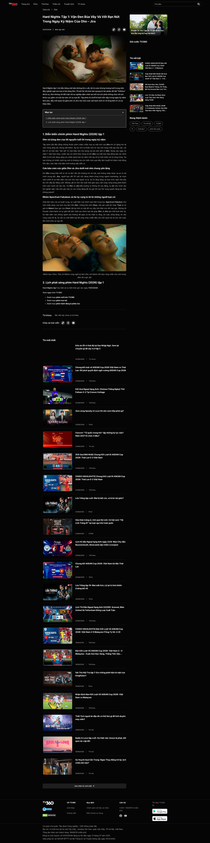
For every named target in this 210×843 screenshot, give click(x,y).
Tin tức (91, 446)
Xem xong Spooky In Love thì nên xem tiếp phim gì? (99, 411)
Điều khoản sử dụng (95, 813)
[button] (123, 112)
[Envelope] (124, 30)
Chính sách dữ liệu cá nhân (98, 808)
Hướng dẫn (71, 813)
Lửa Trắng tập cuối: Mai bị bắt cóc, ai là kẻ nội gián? (99, 498)
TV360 (158, 123)
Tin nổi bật (147, 123)
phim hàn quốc (155, 129)
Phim (35, 4)
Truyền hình (69, 4)
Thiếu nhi (56, 4)
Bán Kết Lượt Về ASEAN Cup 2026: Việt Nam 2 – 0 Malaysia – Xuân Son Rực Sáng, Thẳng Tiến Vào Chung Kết (98, 654)
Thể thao (45, 4)
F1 (132, 129)
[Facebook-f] (119, 30)
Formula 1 (141, 129)
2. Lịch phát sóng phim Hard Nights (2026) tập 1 (66, 122)
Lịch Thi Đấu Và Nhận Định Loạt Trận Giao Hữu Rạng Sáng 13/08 (155, 97)
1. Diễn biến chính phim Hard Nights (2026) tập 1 (66, 118)
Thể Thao (135, 123)
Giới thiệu (71, 808)
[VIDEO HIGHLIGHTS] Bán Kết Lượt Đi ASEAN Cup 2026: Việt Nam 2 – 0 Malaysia (156, 65)
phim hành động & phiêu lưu (68, 304)
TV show (81, 4)
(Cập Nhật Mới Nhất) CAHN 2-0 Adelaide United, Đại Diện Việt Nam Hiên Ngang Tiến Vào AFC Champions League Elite (156, 110)
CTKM (91, 533)
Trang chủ (25, 4)
